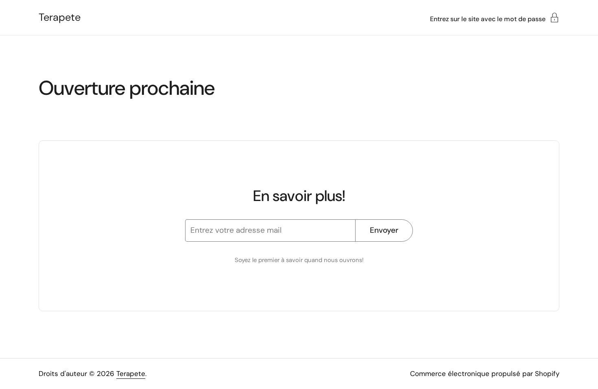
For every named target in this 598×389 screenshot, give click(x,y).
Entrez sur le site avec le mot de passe (488, 18)
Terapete (60, 17)
